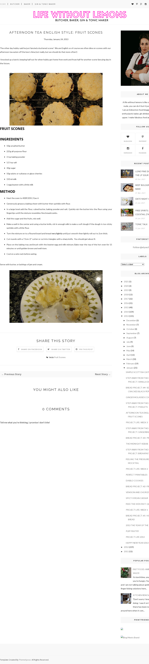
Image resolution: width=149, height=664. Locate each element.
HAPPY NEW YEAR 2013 (137, 543)
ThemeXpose (25, 659)
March (129, 359)
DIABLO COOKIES (134, 480)
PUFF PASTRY (132, 531)
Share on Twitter (60, 349)
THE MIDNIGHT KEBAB (137, 443)
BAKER (27, 4)
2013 (126, 316)
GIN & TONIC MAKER (45, 4)
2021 (126, 281)
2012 (126, 547)
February (130, 363)
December (131, 320)
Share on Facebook (31, 349)
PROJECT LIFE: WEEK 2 (137, 469)
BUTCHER (15, 4)
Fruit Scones (60, 357)
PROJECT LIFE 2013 (135, 537)
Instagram (128, 153)
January (129, 367)
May (128, 350)
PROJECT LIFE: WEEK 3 (137, 422)
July (128, 342)
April (128, 355)
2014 (126, 312)
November (131, 324)
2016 (126, 303)
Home (3, 4)
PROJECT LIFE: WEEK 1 (137, 510)
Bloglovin (128, 141)
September (131, 333)
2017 (126, 299)
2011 (126, 551)
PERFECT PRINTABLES (136, 474)
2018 (126, 294)
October (130, 329)
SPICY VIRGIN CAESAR (137, 498)
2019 (126, 290)
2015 (126, 307)
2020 (126, 286)
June (128, 346)
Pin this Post (86, 349)
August (129, 337)
